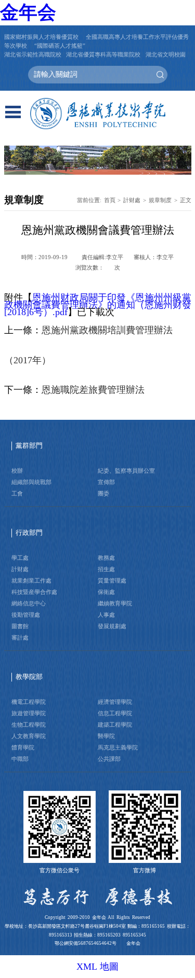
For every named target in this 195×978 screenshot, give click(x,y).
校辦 (17, 470)
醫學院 (106, 736)
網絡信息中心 (28, 603)
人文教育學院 (28, 736)
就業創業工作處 (31, 580)
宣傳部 (106, 482)
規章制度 (160, 200)
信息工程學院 (115, 713)
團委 (103, 493)
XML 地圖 (97, 966)
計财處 (131, 200)
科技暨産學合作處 (34, 592)
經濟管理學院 (115, 702)
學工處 (20, 558)
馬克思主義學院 (118, 747)
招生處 (106, 569)
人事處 (106, 615)
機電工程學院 (28, 702)
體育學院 (22, 747)
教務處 (106, 558)
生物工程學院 (28, 724)
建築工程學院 (115, 724)
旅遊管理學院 (28, 713)
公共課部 (109, 759)
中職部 (20, 759)
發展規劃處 (112, 626)
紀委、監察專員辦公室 (126, 470)
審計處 (20, 637)
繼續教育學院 (115, 603)
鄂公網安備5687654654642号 (85, 943)
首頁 (109, 200)
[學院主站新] (97, 114)
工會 (17, 493)
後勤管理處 (25, 615)
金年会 (28, 12)
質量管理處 (112, 580)
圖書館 (20, 626)
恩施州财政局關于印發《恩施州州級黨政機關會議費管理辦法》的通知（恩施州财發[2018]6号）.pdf (97, 304)
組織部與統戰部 (31, 482)
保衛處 (106, 592)
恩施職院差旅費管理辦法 (93, 390)
